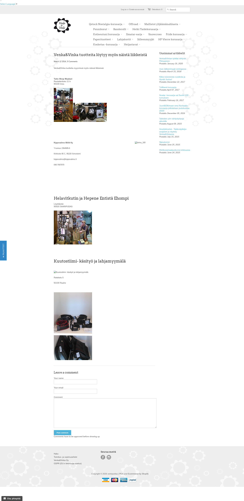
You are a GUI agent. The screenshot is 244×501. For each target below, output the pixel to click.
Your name (59, 378)
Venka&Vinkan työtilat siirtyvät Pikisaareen (172, 59)
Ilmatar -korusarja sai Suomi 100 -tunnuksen (174, 96)
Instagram (109, 457)
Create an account (136, 9)
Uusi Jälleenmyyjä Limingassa (172, 69)
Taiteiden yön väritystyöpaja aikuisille (171, 119)
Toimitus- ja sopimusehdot (65, 457)
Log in (123, 9)
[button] (3, 250)
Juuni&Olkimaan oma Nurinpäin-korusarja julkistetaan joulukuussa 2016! (174, 108)
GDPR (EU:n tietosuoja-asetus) (68, 463)
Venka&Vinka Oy (61, 460)
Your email (58, 387)
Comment (58, 397)
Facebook (103, 457)
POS (121, 474)
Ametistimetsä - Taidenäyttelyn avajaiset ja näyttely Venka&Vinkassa (173, 131)
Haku (56, 454)
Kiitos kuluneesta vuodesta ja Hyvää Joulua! (172, 78)
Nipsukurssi (164, 142)
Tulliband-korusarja (167, 87)
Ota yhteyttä (13, 498)
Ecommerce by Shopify (138, 474)
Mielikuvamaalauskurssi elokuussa (174, 150)
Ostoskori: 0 (157, 9)
